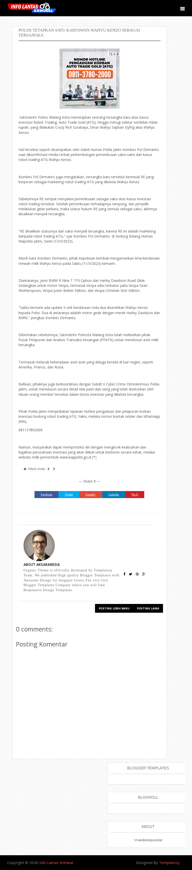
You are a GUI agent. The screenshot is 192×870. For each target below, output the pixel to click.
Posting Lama (148, 608)
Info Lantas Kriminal (56, 862)
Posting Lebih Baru (114, 608)
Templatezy (169, 862)
